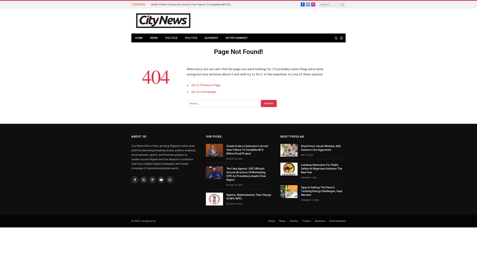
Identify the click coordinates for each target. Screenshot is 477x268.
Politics (171, 37)
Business (211, 37)
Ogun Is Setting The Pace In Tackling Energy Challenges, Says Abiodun (321, 191)
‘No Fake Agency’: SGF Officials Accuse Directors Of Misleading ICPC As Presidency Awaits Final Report (246, 174)
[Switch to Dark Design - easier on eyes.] (336, 37)
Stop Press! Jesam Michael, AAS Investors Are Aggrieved (321, 148)
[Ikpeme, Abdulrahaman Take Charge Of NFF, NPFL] (214, 199)
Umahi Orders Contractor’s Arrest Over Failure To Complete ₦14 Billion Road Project (192, 4)
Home (139, 37)
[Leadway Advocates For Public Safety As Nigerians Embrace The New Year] (289, 169)
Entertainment (237, 37)
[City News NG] (163, 21)
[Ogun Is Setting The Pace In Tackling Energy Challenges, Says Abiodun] (289, 191)
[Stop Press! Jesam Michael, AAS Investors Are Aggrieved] (289, 150)
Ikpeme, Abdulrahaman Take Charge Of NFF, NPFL (248, 196)
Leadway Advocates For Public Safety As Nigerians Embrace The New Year (321, 168)
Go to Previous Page (206, 85)
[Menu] (341, 38)
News (154, 37)
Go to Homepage (203, 92)
